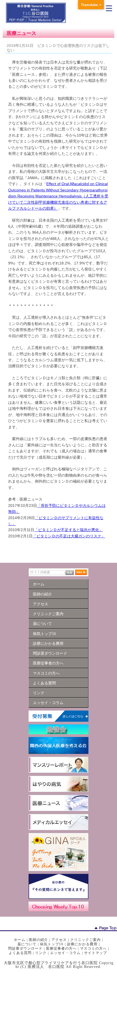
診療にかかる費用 (82, 944)
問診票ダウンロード (25, 948)
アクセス (59, 940)
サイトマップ (95, 953)
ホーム (19, 940)
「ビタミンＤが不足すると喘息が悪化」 (68, 530)
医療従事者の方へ (61, 948)
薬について (26, 944)
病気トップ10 (51, 944)
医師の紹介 (38, 940)
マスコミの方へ (93, 948)
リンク (41, 953)
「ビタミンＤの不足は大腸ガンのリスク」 (69, 536)
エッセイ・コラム (65, 953)
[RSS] (81, 572)
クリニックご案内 (85, 940)
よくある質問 (20, 953)
